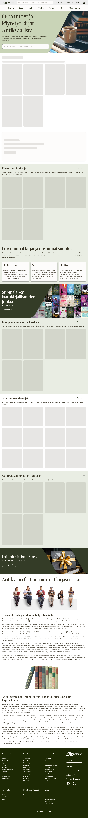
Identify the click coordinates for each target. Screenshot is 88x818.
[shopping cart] (84, 3)
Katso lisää (80, 168)
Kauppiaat (59, 2)
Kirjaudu (77, 2)
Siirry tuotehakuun (7, 51)
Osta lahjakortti (8, 565)
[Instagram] (74, 783)
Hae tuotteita (75, 761)
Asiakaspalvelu (68, 2)
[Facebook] (68, 783)
